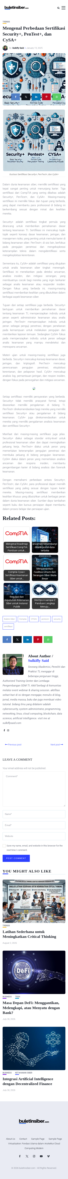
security (57, 619)
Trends (6, 22)
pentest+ (45, 619)
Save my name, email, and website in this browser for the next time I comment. (35, 847)
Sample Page (37, 1139)
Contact (23, 1139)
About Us (10, 1139)
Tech (17, 997)
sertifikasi (8, 626)
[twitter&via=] (25, 96)
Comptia (23, 619)
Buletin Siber (9, 619)
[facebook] (15, 96)
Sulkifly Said (18, 48)
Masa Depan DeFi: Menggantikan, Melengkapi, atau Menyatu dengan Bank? (31, 1008)
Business (7, 997)
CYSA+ (34, 619)
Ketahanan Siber (23, 1073)
